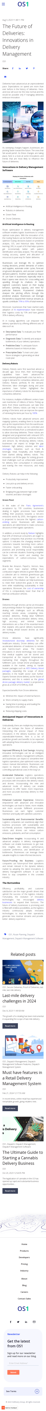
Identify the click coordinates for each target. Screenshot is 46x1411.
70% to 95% (23, 301)
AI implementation (22, 309)
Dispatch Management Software (29, 938)
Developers (24, 1257)
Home (24, 1244)
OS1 (4, 61)
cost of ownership (35, 588)
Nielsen (32, 533)
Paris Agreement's (35, 505)
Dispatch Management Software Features (18, 1063)
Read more (10, 1026)
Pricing (24, 1264)
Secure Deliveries (14, 987)
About (24, 1278)
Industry (24, 1270)
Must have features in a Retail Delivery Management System (22, 1078)
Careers (24, 1292)
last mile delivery (14, 990)
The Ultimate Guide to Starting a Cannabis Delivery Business (22, 1158)
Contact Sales (24, 1298)
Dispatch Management (17, 1061)
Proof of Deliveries (31, 987)
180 (34, 413)
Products (24, 1251)
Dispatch (11, 1144)
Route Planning (19, 934)
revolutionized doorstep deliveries (18, 640)
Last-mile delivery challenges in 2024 (19, 998)
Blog (24, 1285)
